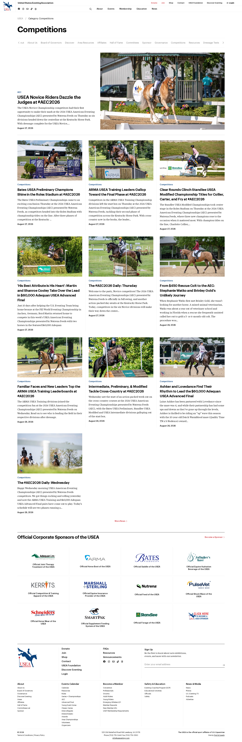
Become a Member (113, 684)
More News (120, 521)
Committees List (23, 708)
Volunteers (66, 722)
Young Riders (108, 699)
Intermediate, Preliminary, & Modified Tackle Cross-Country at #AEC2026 (118, 389)
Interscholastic (67, 714)
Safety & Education (155, 684)
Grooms (106, 694)
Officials (148, 694)
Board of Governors (51, 43)
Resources (194, 43)
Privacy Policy (39, 735)
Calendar (65, 688)
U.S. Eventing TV (192, 694)
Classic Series (67, 708)
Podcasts (189, 696)
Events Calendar (70, 684)
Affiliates (101, 43)
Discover (69, 43)
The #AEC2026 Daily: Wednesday (43, 482)
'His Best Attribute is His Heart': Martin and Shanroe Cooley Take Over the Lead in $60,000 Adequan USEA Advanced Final (48, 293)
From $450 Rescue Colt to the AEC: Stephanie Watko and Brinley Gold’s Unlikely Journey (188, 290)
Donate (154, 3)
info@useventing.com (121, 738)
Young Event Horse (69, 705)
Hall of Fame (116, 43)
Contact (180, 3)
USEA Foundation (196, 3)
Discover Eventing (214, 3)
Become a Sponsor (214, 537)
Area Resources (86, 43)
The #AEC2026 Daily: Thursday (113, 285)
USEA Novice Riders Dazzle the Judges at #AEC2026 (49, 100)
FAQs (106, 649)
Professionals (108, 691)
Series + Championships (71, 696)
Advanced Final (68, 702)
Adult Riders (108, 696)
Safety (147, 696)
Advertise (189, 699)
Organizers (66, 725)
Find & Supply (219, 735)
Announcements (112, 657)
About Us (32, 43)
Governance (161, 43)
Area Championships (70, 719)
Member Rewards (110, 705)
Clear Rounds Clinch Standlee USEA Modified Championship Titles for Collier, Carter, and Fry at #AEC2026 (192, 194)
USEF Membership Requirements (116, 711)
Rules (64, 694)
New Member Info (110, 708)
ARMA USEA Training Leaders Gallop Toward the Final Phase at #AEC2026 (117, 192)
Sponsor (146, 43)
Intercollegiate (67, 711)
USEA (20, 18)
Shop (171, 3)
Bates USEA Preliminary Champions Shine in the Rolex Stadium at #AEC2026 (48, 192)
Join (163, 3)
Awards (65, 717)
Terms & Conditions (25, 735)
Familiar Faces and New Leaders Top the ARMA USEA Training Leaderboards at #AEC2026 (48, 391)
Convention (107, 688)
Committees (132, 43)
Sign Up (149, 650)
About (20, 43)
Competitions (178, 43)
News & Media (193, 684)
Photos (188, 691)
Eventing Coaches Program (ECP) (157, 688)
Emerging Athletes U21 (112, 702)
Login (231, 3)
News (188, 688)
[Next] (223, 42)
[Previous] (18, 42)
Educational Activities (153, 691)
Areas (19, 699)
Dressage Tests (211, 43)
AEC (19, 92)
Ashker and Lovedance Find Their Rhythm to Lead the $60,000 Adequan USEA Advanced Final (190, 391)
